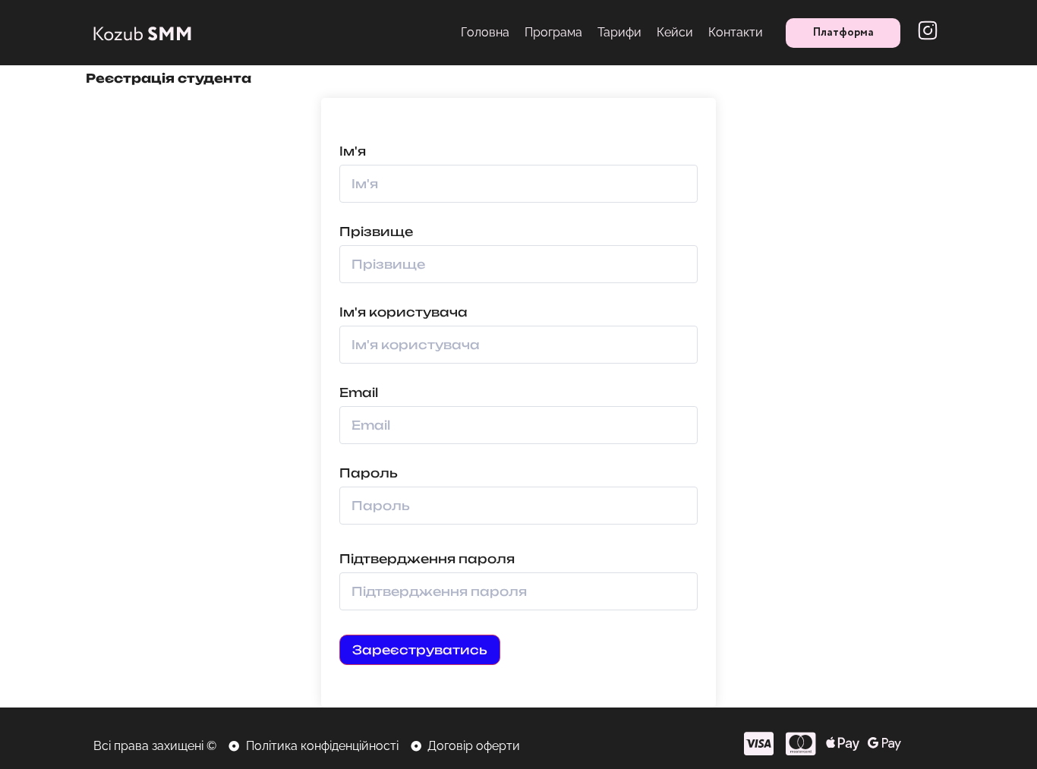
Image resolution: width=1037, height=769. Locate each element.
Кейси (675, 32)
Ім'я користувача (403, 312)
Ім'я (352, 151)
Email (358, 392)
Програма (553, 32)
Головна (485, 32)
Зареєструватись (419, 649)
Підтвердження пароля (427, 559)
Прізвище (376, 231)
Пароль (368, 473)
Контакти (735, 32)
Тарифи (619, 32)
